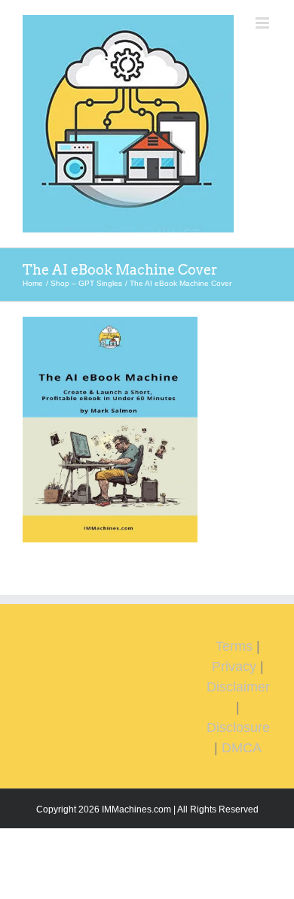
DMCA (242, 747)
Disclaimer (238, 686)
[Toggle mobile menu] (263, 23)
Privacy (234, 666)
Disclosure (238, 727)
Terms (234, 646)
